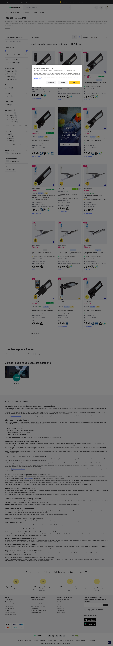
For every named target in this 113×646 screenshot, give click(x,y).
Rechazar (63, 82)
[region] (57, 76)
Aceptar (74, 82)
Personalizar (51, 82)
